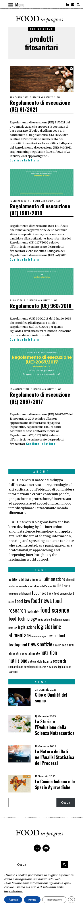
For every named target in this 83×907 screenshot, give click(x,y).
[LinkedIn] (67, 4)
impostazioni (13, 891)
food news (41, 600)
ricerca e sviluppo (48, 667)
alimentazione (54, 579)
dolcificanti (13, 593)
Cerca (65, 802)
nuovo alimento (30, 653)
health (54, 619)
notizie (46, 644)
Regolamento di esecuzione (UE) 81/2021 (40, 105)
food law (22, 601)
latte (10, 627)
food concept (61, 593)
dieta (67, 585)
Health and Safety (43, 97)
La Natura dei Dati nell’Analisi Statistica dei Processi (54, 757)
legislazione (27, 627)
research (59, 661)
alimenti (70, 579)
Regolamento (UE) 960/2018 (40, 306)
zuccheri (13, 671)
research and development (23, 666)
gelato (47, 619)
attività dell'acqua (43, 586)
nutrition (49, 652)
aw (54, 586)
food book (46, 593)
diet (60, 585)
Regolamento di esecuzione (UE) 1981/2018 (40, 209)
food (36, 592)
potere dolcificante (40, 661)
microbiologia (38, 636)
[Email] (72, 4)
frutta (40, 619)
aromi (30, 586)
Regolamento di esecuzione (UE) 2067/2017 (40, 397)
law (15, 627)
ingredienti (64, 619)
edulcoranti (25, 593)
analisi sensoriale (17, 586)
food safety (33, 611)
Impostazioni (54, 899)
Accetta (13, 899)
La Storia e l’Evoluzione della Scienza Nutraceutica (55, 727)
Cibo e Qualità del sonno (51, 697)
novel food (59, 645)
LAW (58, 97)
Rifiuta (32, 899)
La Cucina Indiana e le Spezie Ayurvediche (55, 784)
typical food (64, 667)
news (33, 643)
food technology (22, 618)
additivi (13, 579)
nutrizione (17, 660)
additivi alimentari (31, 579)
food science (54, 609)
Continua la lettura (24, 160)
